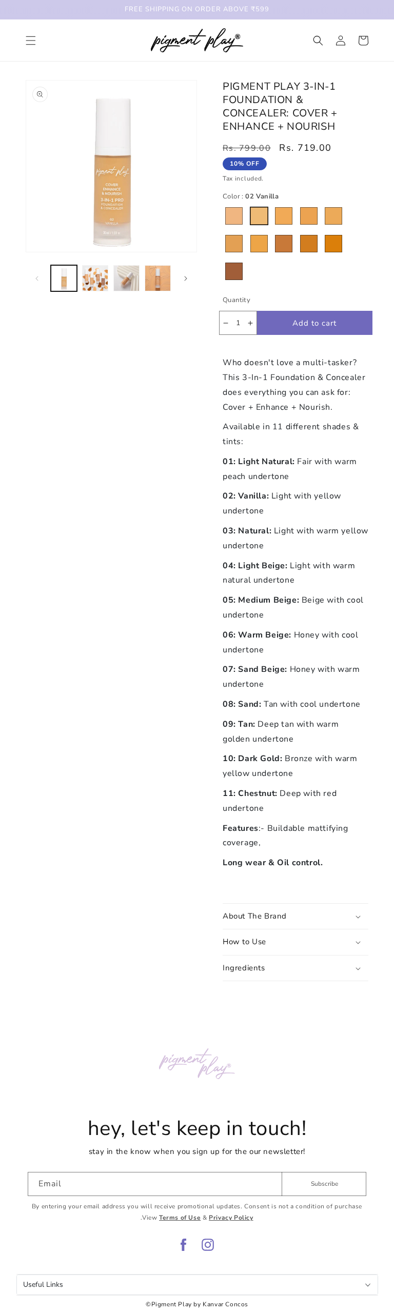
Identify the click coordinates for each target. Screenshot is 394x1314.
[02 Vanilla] (259, 216)
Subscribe (324, 1184)
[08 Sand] (283, 243)
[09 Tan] (309, 243)
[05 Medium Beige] (333, 216)
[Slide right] (185, 278)
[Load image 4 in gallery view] (126, 278)
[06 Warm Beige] (234, 243)
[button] (30, 40)
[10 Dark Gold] (333, 243)
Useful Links (43, 1284)
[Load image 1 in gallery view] (64, 278)
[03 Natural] (283, 216)
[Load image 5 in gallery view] (158, 278)
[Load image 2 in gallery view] (95, 278)
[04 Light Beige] (309, 216)
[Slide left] (37, 278)
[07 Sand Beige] (259, 243)
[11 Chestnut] (234, 271)
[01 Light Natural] (234, 216)
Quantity (236, 300)
